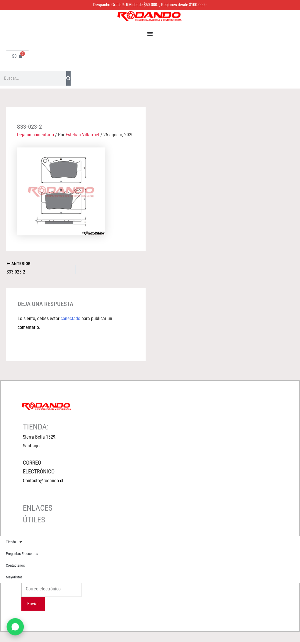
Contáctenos (15, 565)
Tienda (11, 542)
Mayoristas (14, 577)
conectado (70, 318)
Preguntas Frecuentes (22, 553)
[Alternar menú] (150, 34)
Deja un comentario (35, 134)
